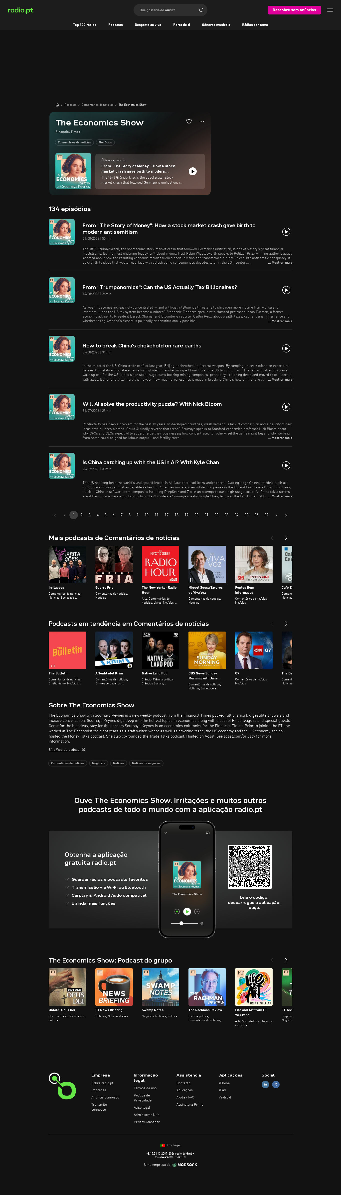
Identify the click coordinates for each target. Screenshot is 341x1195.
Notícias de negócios (146, 763)
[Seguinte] (286, 536)
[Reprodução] (193, 171)
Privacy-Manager (147, 1122)
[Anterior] (272, 536)
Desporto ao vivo (148, 25)
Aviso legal (142, 1107)
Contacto (183, 1083)
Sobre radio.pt (102, 1083)
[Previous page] (65, 515)
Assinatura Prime (189, 1104)
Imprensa (98, 1090)
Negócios (105, 142)
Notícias (118, 763)
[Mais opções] (202, 121)
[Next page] (276, 515)
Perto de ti (181, 25)
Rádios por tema (255, 25)
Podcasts (115, 25)
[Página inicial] (57, 105)
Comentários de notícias (74, 142)
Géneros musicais (216, 25)
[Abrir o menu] (330, 10)
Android (225, 1097)
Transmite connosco (99, 1107)
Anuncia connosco (105, 1097)
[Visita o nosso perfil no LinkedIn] (265, 1084)
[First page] (55, 515)
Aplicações (184, 1090)
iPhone (224, 1083)
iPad (222, 1090)
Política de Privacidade (143, 1098)
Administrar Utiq (147, 1115)
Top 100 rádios (84, 25)
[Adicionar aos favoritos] (189, 121)
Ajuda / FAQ (185, 1097)
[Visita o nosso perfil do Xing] (276, 1084)
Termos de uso (145, 1088)
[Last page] (286, 515)
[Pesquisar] (201, 10)
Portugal (173, 1145)
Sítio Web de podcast (65, 750)
